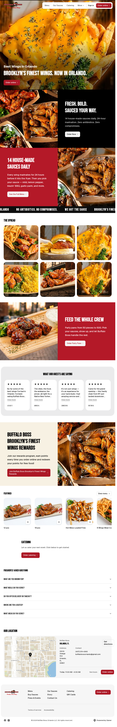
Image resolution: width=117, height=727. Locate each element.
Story (49, 694)
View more (11, 400)
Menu (47, 5)
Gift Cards (71, 694)
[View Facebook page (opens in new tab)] (5, 720)
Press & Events (34, 698)
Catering (70, 5)
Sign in (91, 5)
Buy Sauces (33, 694)
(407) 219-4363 (81, 652)
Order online (107, 672)
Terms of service (34, 710)
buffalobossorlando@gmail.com (88, 654)
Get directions (108, 642)
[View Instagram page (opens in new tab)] (8, 720)
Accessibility (49, 710)
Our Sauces (58, 5)
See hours (93, 672)
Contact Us (52, 698)
